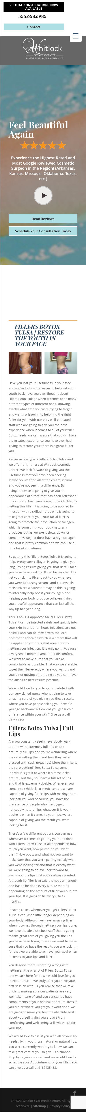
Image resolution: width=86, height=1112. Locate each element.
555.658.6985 (32, 16)
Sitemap (39, 1106)
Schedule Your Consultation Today (43, 231)
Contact (34, 27)
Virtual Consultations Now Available (33, 7)
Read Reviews (43, 218)
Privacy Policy (59, 1106)
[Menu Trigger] (76, 36)
